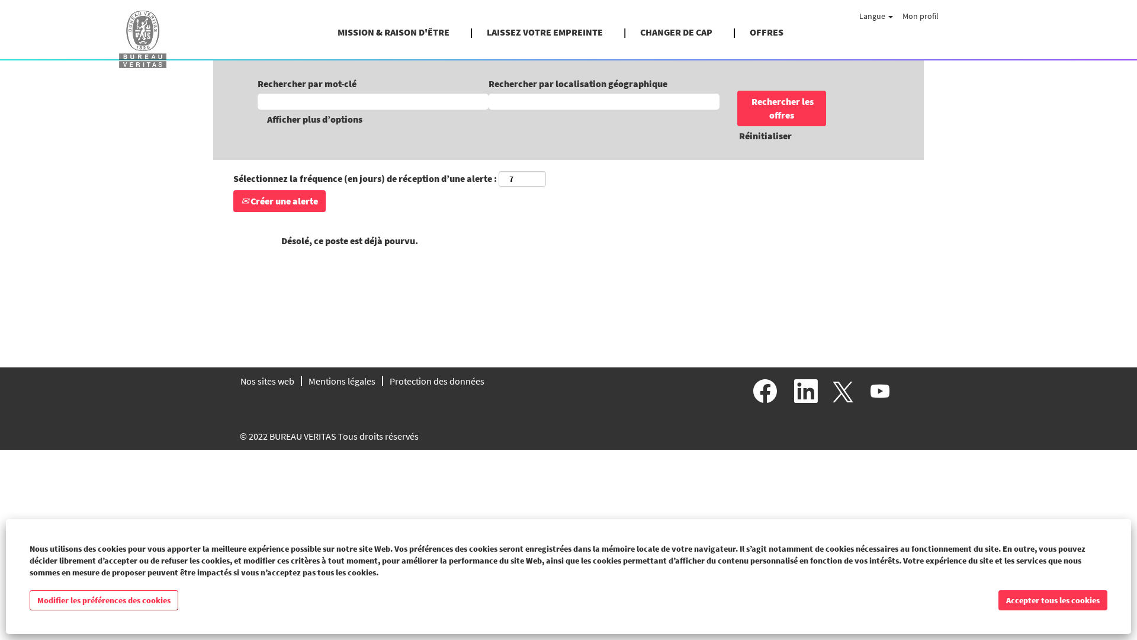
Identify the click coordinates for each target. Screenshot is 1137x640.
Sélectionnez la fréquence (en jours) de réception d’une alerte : (365, 178)
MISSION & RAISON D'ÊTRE (393, 32)
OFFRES (766, 32)
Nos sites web (267, 381)
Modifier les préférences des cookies (104, 600)
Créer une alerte (283, 201)
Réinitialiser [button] (765, 136)
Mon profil (920, 16)
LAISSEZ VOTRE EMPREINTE (545, 32)
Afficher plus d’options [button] (314, 119)
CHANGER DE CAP (676, 32)
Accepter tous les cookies (1053, 600)
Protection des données (437, 381)
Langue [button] (873, 16)
